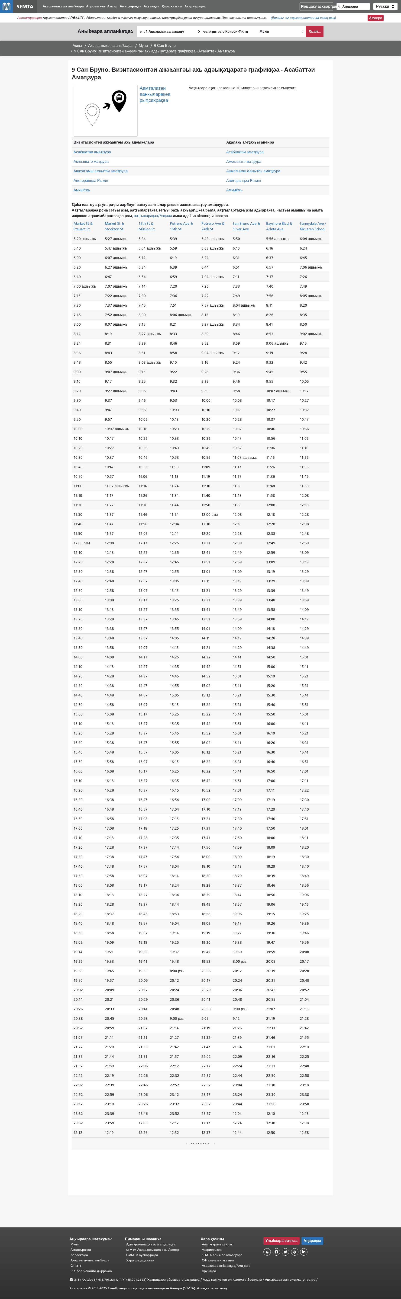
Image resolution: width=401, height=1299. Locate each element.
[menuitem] (63, 6)
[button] (385, 6)
